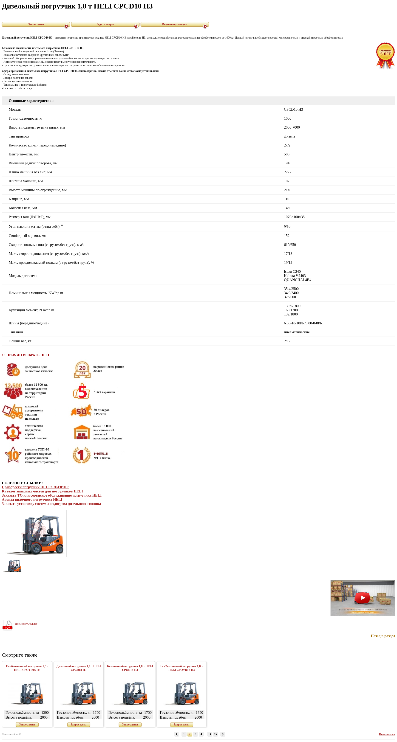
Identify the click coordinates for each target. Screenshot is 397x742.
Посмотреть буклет (26, 623)
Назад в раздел (383, 636)
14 (209, 734)
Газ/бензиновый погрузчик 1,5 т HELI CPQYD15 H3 (27, 668)
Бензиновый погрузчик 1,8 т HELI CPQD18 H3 (130, 668)
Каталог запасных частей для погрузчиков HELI (42, 491)
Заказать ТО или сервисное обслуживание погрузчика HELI (52, 495)
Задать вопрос (105, 24)
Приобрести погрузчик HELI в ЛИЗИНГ (35, 487)
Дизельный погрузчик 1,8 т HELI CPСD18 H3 (79, 668)
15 (215, 734)
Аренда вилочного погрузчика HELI (32, 499)
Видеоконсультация (174, 24)
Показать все (387, 734)
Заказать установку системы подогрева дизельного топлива (51, 504)
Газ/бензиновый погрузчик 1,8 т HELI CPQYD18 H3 (181, 668)
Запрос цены (36, 24)
